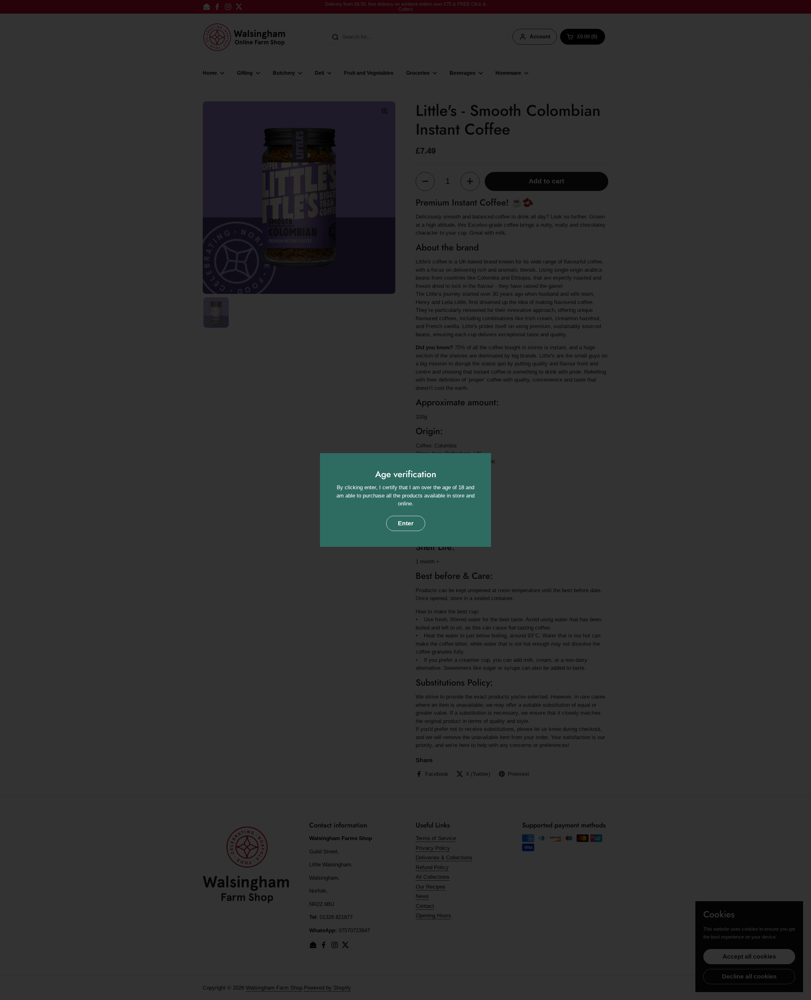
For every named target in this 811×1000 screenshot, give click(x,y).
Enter (405, 523)
